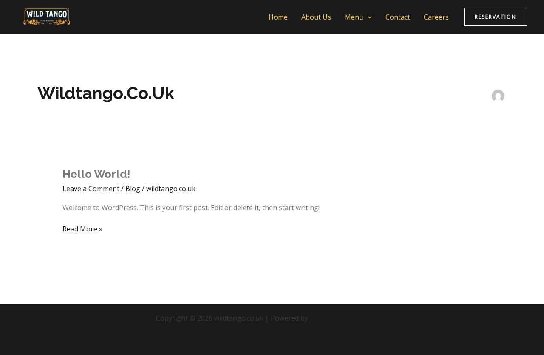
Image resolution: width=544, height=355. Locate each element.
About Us (316, 17)
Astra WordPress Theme (349, 318)
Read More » (82, 228)
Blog (132, 188)
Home (278, 17)
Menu (354, 17)
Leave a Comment (90, 188)
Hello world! (96, 174)
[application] (367, 17)
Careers (436, 17)
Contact (397, 17)
